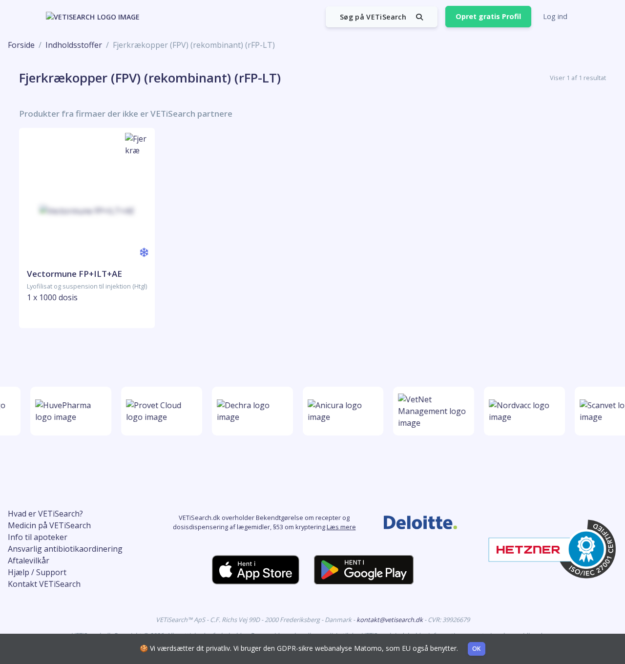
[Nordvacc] (522, 411)
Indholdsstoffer (73, 45)
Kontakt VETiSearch (44, 584)
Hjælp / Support (37, 572)
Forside (21, 45)
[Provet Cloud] (159, 411)
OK (476, 648)
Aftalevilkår (28, 560)
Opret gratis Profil (488, 16)
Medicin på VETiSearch (49, 525)
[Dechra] (250, 411)
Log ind (555, 16)
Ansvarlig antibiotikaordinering (65, 548)
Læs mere (341, 526)
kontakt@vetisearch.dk (390, 619)
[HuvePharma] (69, 411)
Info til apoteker (37, 537)
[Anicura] (341, 411)
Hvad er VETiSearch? (45, 513)
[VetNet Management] (431, 411)
